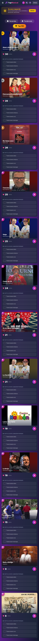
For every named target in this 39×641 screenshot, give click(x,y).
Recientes (12, 21)
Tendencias (28, 21)
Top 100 (21, 26)
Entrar (35, 2)
